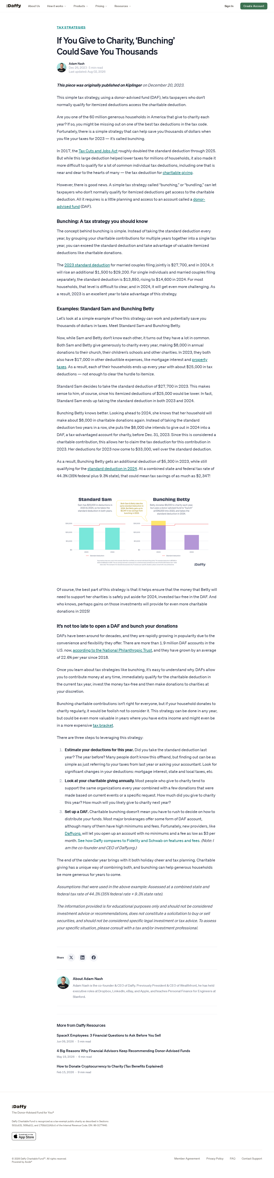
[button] (229, 6)
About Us (34, 6)
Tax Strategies (71, 27)
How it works (55, 6)
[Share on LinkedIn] (82, 957)
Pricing (99, 6)
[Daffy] (13, 6)
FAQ (232, 1158)
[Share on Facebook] (94, 957)
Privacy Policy (214, 1158)
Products (79, 6)
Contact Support (252, 1158)
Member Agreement (187, 1158)
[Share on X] (71, 957)
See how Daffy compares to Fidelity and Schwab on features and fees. (139, 840)
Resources (121, 6)
